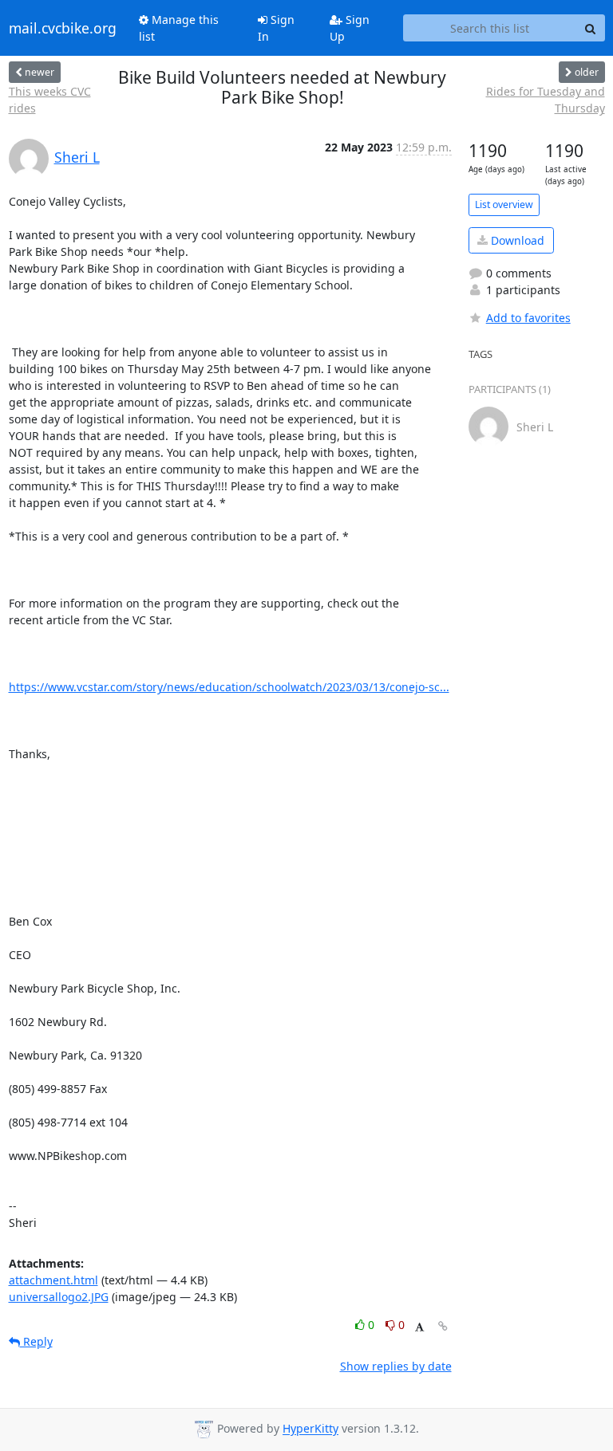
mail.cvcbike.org (63, 27)
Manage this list (179, 28)
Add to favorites (528, 317)
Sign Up (350, 28)
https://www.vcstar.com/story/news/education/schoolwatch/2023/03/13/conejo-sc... (229, 686)
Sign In (276, 28)
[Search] (590, 27)
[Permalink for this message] (443, 1326)
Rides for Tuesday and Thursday (545, 100)
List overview (504, 204)
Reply (36, 1341)
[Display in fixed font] (419, 1327)
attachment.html (53, 1280)
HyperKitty (310, 1429)
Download (516, 240)
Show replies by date (396, 1366)
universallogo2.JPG (59, 1296)
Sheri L (77, 157)
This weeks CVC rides (50, 100)
